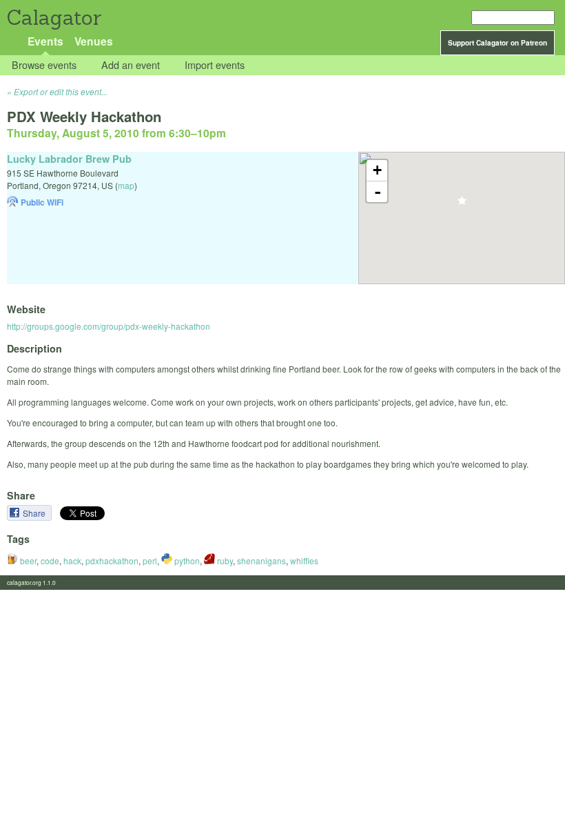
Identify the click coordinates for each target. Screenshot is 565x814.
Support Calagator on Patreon (497, 43)
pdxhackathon (111, 560)
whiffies (304, 560)
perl (150, 560)
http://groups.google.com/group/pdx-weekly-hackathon (108, 326)
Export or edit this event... (60, 91)
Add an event (130, 65)
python (186, 560)
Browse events (44, 65)
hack (72, 560)
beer (27, 560)
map (126, 185)
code (50, 560)
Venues (93, 41)
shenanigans (261, 560)
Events (45, 41)
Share (35, 513)
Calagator (53, 17)
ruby (224, 560)
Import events (215, 65)
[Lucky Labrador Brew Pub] (462, 204)
